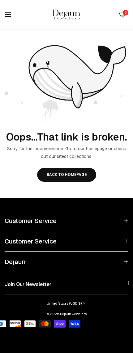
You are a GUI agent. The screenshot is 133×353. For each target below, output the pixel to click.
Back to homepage (67, 174)
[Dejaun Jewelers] (66, 14)
